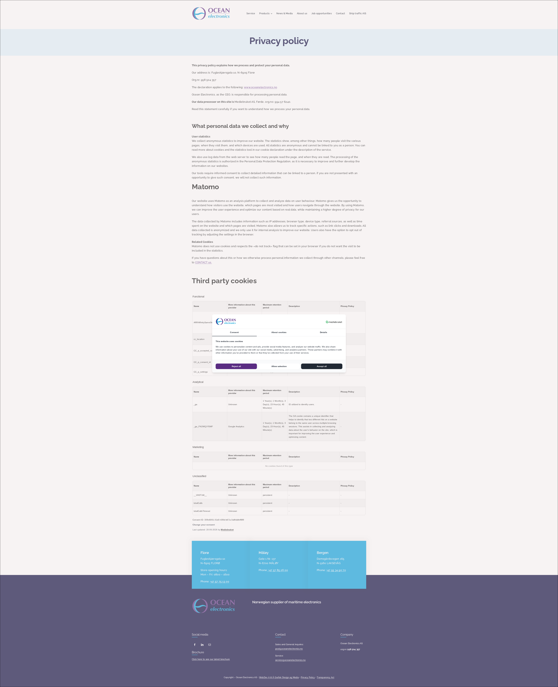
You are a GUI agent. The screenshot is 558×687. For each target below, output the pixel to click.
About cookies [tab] (278, 332)
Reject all (236, 366)
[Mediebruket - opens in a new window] (334, 321)
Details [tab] (323, 332)
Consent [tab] (234, 332)
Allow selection (279, 366)
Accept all (322, 366)
